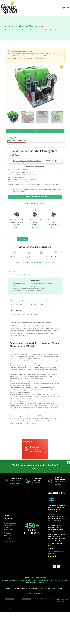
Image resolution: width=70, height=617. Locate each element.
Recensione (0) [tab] (43, 301)
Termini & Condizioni (43, 599)
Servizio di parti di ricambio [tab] (19, 305)
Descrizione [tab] (14, 301)
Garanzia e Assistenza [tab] (28, 301)
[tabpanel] (16, 218)
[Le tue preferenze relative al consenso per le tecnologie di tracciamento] (68, 462)
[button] (61, 67)
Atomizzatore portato (28, 30)
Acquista (22, 239)
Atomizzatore (15, 30)
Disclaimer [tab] (44, 305)
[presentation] (54, 566)
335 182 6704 (49, 262)
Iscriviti (34, 468)
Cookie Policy (27, 599)
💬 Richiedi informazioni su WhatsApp (35, 196)
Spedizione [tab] (34, 305)
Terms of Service (55, 588)
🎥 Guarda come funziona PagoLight (35, 166)
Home (7, 30)
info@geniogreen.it (9, 541)
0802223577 (8, 535)
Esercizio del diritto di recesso (35, 593)
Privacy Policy (43, 588)
